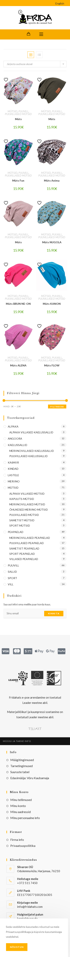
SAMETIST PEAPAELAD (24, 548)
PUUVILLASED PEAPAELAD (26, 543)
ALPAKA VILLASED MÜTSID (27, 493)
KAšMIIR (13, 462)
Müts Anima (52, 180)
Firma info (17, 839)
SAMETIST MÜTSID (21, 520)
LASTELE (13, 475)
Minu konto (18, 806)
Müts (18, 119)
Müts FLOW (52, 365)
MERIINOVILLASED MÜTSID (27, 504)
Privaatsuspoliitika (22, 845)
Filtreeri (57, 406)
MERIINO (14, 481)
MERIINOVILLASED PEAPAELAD (29, 537)
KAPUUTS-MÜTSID (21, 498)
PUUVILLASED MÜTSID (18, 114)
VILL (10, 584)
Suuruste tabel (19, 772)
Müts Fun (18, 180)
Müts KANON (52, 303)
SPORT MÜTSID (19, 525)
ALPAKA (13, 426)
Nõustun (17, 947)
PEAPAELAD (15, 532)
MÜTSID (12, 111)
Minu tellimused (21, 800)
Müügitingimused (22, 760)
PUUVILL (23, 111)
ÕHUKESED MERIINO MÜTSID (28, 509)
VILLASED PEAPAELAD (23, 559)
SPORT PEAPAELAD (22, 553)
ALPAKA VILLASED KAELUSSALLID (31, 432)
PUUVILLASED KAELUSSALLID (28, 456)
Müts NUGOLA (51, 242)
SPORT (12, 578)
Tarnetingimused (21, 766)
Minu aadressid (20, 812)
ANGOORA (15, 438)
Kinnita (54, 613)
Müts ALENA (18, 365)
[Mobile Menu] (41, 34)
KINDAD (13, 468)
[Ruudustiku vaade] (30, 54)
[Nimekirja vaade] (39, 54)
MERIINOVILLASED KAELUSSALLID (31, 450)
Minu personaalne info (25, 818)
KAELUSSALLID (17, 445)
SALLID (12, 571)
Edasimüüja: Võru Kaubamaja (29, 778)
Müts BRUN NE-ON (18, 303)
